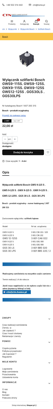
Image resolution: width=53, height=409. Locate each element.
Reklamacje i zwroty (11, 336)
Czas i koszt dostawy (12, 333)
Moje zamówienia (10, 371)
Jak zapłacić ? (9, 330)
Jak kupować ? (9, 354)
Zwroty (5, 327)
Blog (4, 392)
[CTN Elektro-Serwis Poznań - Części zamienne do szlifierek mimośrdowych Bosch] (17, 293)
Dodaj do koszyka (23, 152)
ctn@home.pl (39, 5)
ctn (3, 29)
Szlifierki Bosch (44, 29)
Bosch (5, 36)
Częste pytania (9, 348)
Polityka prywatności (11, 351)
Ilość (4, 134)
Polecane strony (9, 398)
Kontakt (5, 395)
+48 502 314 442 (14, 5)
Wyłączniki (12, 29)
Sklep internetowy (23, 405)
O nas (5, 389)
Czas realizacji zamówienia (14, 325)
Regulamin (7, 356)
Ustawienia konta (10, 377)
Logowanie (7, 369)
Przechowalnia (9, 374)
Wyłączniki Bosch (27, 29)
